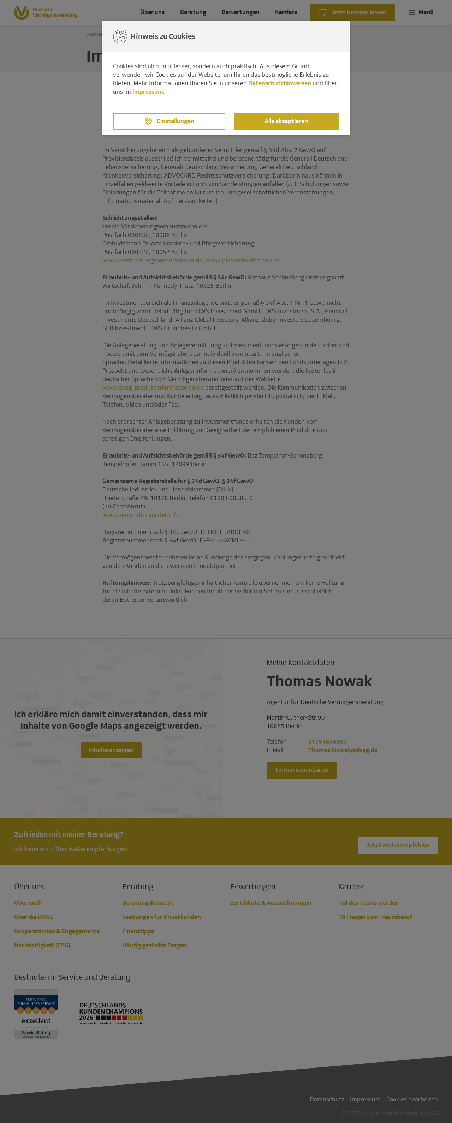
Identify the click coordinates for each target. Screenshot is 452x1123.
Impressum (147, 92)
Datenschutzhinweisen (279, 83)
